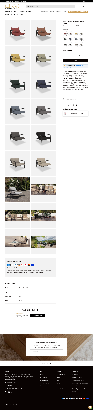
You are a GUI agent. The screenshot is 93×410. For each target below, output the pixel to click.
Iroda (15, 11)
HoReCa (28, 11)
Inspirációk (8, 14)
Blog (58, 380)
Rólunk (52, 11)
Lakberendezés (61, 374)
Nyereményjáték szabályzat (79, 389)
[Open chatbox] (90, 407)
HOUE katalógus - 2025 (77, 113)
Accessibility (60, 389)
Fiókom (42, 374)
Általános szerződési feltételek (80, 383)
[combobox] (50, 6)
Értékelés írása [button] (37, 315)
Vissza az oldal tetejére (46, 363)
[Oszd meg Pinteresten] (76, 104)
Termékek (7, 11)
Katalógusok (75, 374)
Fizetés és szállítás (77, 377)
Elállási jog (75, 391)
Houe (64, 25)
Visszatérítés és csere (78, 380)
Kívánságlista (44, 380)
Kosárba (81, 56)
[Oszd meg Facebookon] (73, 104)
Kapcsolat (58, 11)
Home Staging (44, 11)
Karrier (64, 11)
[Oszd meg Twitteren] (70, 104)
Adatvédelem (75, 386)
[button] (87, 6)
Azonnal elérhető (18, 14)
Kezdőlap (6, 18)
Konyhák (22, 11)
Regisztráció (43, 377)
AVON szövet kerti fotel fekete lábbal (17, 18)
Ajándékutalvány (45, 383)
